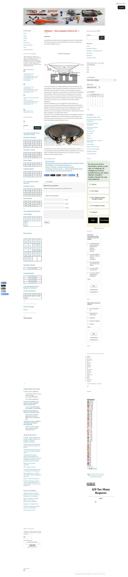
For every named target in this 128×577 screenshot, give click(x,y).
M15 (35, 195)
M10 (30, 144)
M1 (26, 141)
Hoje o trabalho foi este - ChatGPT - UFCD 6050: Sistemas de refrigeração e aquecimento (32, 475)
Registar (25, 38)
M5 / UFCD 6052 (25, 224)
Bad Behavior (78, 573)
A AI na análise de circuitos (30, 467)
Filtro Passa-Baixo (50, 161)
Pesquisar (26, 125)
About (25, 40)
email (36, 532)
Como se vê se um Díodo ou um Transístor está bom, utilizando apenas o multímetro (31, 403)
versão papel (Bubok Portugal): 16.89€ (31, 89)
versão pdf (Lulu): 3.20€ (28, 75)
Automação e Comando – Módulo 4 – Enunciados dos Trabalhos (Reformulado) (32, 423)
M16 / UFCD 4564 (30, 259)
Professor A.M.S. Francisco (93, 146)
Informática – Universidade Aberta (94, 50)
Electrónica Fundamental (30, 291)
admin (26, 394)
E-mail (66, 204)
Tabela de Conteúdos (28, 45)
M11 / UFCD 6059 (34, 254)
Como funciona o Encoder (29, 510)
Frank (26, 399)
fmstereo (89, 136)
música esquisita (90, 144)
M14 (30, 195)
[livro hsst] (24, 109)
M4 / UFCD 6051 (39, 219)
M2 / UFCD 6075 (30, 241)
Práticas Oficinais (28, 198)
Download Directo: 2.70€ (28, 79)
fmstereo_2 (89, 138)
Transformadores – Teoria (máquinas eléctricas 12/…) (58, 165)
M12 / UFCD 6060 (39, 254)
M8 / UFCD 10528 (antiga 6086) (39, 247)
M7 (35, 142)
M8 (39, 142)
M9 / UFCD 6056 (25, 254)
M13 (26, 146)
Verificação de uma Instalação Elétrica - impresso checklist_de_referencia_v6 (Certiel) (32, 446)
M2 (30, 141)
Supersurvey (101, 228)
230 (38, 412)
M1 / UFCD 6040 (25, 241)
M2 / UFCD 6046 (33, 276)
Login (25, 35)
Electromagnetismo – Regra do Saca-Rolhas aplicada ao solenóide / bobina (64, 163)
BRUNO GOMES (29, 426)
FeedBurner (35, 546)
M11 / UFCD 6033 (32, 268)
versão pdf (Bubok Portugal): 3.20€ (30, 77)
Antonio (27, 407)
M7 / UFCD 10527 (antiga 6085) (34, 247)
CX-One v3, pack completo (30, 391)
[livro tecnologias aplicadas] (24, 84)
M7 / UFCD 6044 (33, 278)
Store (25, 47)
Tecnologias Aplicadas (29, 169)
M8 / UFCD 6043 (33, 280)
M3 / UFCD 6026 (34, 219)
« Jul (88, 109)
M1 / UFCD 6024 (25, 219)
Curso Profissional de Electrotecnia (32, 211)
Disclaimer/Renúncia (28, 49)
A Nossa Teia (26, 42)
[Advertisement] (33, 518)
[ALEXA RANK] (91, 474)
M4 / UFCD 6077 (39, 241)
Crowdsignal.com (93, 292)
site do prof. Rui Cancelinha (93, 149)
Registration (89, 55)
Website (67, 208)
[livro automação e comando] (24, 71)
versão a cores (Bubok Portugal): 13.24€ (31, 101)
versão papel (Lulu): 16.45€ (29, 87)
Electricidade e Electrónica (30, 137)
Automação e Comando (29, 150)
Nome (66, 200)
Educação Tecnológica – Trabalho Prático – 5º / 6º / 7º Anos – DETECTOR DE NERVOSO (31, 500)
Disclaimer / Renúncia (92, 48)
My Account (89, 53)
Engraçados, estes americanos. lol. (31, 504)
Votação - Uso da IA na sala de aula (31, 478)
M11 (35, 144)
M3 (35, 141)
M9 (26, 144)
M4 (39, 141)
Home (25, 33)
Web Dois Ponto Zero (91, 153)
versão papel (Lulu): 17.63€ (29, 73)
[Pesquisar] (102, 38)
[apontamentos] (24, 121)
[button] (121, 3)
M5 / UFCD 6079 (25, 247)
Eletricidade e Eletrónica (29, 265)
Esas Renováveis (90, 131)
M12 (39, 144)
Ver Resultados (94, 289)
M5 (26, 142)
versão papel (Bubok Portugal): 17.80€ (31, 76)
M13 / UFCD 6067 (25, 259)
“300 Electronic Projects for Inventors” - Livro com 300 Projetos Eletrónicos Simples (32, 451)
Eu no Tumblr (90, 133)
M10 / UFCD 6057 (30, 254)
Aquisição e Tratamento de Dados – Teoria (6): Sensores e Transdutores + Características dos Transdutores (32, 495)
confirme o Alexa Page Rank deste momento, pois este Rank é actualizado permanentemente (96, 475)
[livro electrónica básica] (24, 95)
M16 (39, 195)
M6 (30, 142)
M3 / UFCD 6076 (34, 241)
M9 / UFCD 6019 (33, 282)
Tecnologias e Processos (29, 186)
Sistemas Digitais (28, 160)
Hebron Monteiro (29, 414)
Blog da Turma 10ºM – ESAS (93, 117)
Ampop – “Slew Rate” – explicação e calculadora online (59, 167)
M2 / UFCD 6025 (30, 219)
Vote (93, 286)
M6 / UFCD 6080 (30, 247)
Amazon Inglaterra (27, 80)
